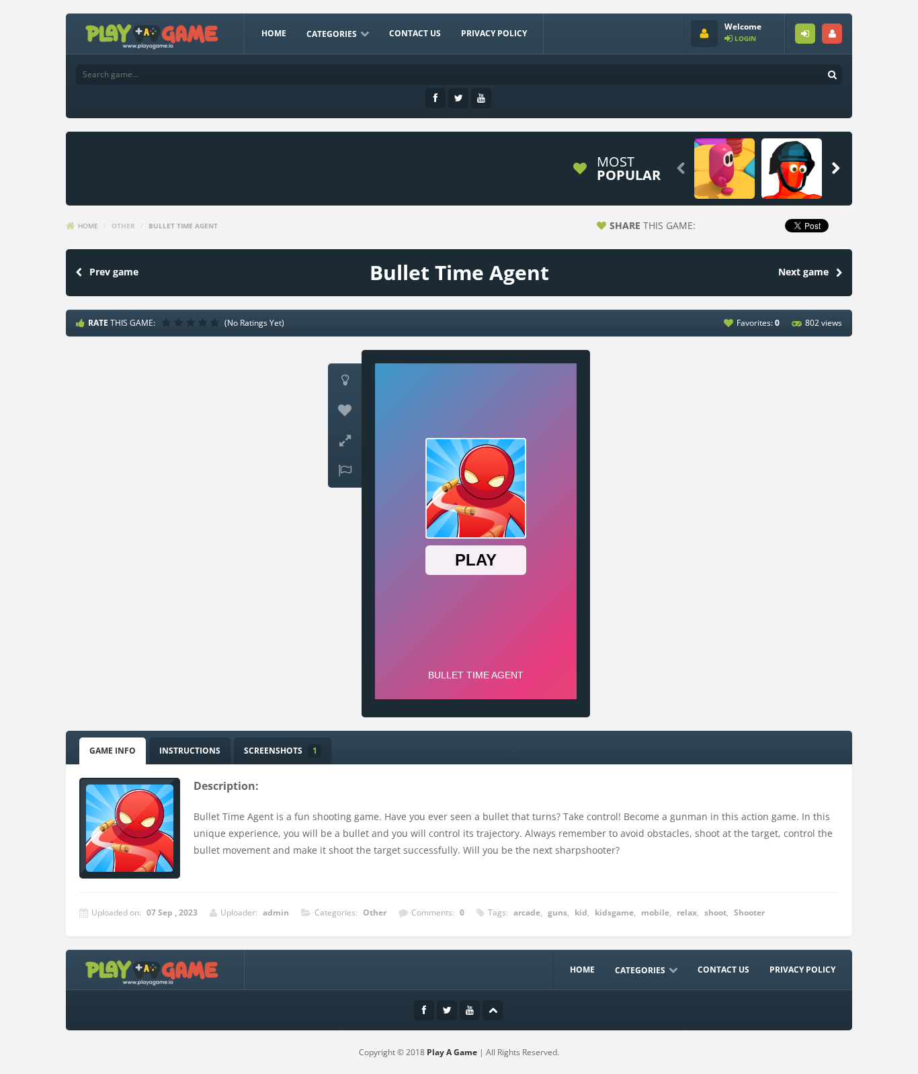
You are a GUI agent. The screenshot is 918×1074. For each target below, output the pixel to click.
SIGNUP (832, 34)
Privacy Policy (494, 33)
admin (276, 912)
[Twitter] (458, 98)
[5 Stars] (216, 322)
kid (581, 912)
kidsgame (614, 912)
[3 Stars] (192, 322)
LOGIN (805, 34)
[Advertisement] (317, 168)
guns (557, 912)
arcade (526, 912)
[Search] (832, 74)
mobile (655, 912)
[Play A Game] (152, 34)
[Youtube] (481, 98)
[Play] (724, 168)
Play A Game (452, 1052)
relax (687, 912)
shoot (715, 912)
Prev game (113, 271)
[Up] (493, 1010)
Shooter (749, 912)
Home (273, 33)
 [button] (344, 471)
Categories (331, 34)
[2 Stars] (180, 322)
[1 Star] (168, 322)
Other (123, 225)
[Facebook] (435, 98)
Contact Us (415, 33)
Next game (803, 271)
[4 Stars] (204, 322)
